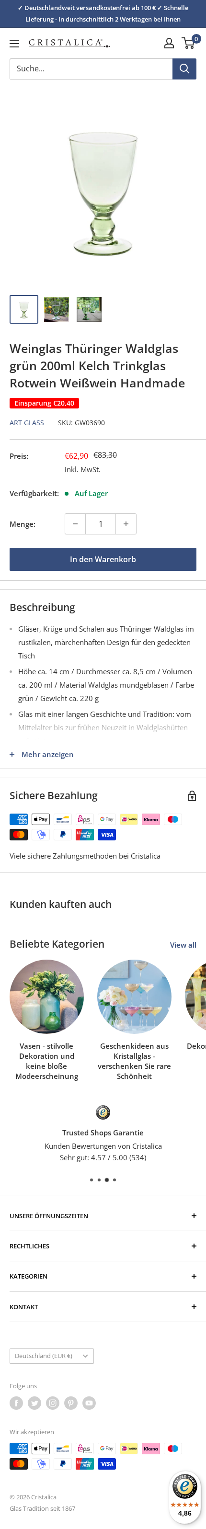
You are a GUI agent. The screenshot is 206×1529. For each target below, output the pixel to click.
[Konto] (169, 43)
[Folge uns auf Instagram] (52, 1403)
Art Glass (27, 422)
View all (183, 945)
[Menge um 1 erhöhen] (126, 524)
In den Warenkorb (103, 559)
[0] (189, 43)
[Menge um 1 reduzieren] (75, 524)
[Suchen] (184, 68)
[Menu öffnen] (14, 43)
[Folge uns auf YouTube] (89, 1403)
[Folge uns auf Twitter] (34, 1403)
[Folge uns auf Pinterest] (71, 1403)
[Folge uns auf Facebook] (16, 1403)
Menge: (22, 524)
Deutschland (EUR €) (43, 1355)
